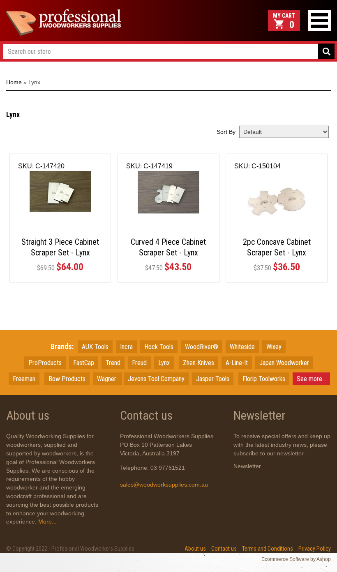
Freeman (24, 379)
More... (47, 521)
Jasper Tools (212, 379)
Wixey (274, 347)
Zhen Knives (198, 363)
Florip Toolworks (263, 379)
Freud (139, 363)
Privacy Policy (314, 548)
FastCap (83, 363)
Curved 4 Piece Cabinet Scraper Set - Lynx (168, 247)
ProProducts (45, 363)
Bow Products (66, 379)
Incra (126, 347)
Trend (113, 363)
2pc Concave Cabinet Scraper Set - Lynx (277, 247)
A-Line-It (237, 363)
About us (195, 548)
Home (14, 82)
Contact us (224, 548)
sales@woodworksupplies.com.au (164, 484)
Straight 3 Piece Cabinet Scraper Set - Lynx (60, 247)
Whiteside (242, 347)
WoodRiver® (201, 347)
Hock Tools (158, 347)
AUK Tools (95, 347)
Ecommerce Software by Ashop (296, 559)
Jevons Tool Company (156, 379)
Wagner (107, 379)
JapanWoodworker (284, 363)
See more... (311, 379)
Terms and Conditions (267, 548)
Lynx (164, 363)
